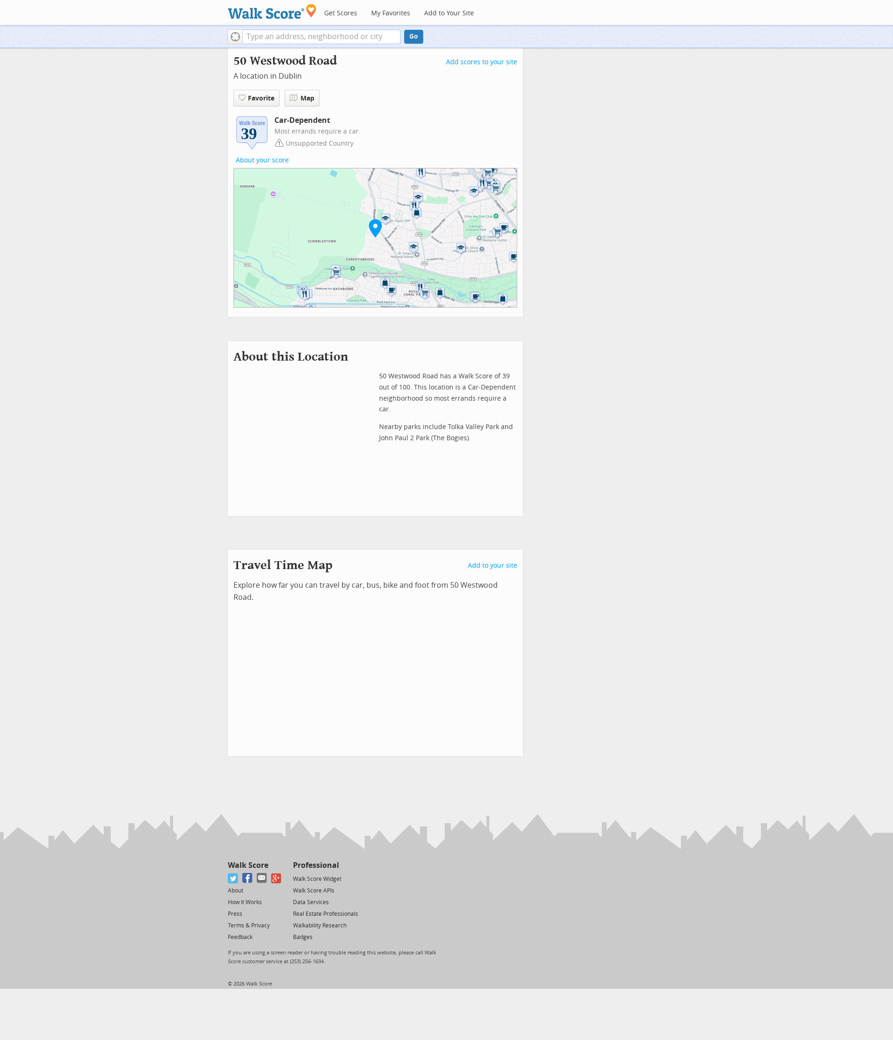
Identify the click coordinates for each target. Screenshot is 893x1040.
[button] (235, 36)
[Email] (262, 878)
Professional (316, 865)
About (235, 890)
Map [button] (307, 98)
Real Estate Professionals (325, 914)
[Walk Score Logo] (272, 11)
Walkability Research (320, 925)
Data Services (311, 902)
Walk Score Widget (317, 879)
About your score (262, 160)
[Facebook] (247, 878)
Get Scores (340, 13)
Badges (303, 937)
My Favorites (390, 13)
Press (235, 914)
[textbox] (321, 36)
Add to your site (492, 566)
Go (413, 36)
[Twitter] (233, 878)
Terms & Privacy (249, 925)
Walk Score (248, 865)
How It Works (245, 902)
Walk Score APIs (313, 890)
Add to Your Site (449, 13)
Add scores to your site (481, 62)
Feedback (240, 937)
